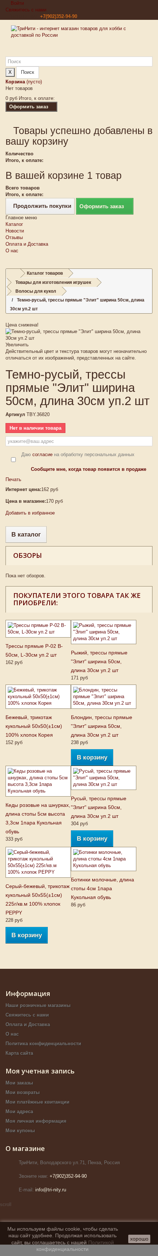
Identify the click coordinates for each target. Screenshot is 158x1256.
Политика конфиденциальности (43, 1043)
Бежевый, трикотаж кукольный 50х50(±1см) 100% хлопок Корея (34, 726)
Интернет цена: (23, 489)
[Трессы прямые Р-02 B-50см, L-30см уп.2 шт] (38, 629)
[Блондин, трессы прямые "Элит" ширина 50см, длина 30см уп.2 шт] (103, 697)
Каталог (14, 224)
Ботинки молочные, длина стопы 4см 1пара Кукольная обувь (102, 888)
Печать (13, 479)
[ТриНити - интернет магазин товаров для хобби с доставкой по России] (79, 41)
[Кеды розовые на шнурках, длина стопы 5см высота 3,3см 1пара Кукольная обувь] (38, 781)
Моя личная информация (36, 1121)
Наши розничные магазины (38, 1005)
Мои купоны (20, 1130)
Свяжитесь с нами (26, 9)
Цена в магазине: (26, 501)
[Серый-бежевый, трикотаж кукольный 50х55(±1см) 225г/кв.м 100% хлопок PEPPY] (38, 862)
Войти (16, 3)
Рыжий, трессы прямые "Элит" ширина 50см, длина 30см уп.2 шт (99, 661)
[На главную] (13, 273)
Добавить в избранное (30, 513)
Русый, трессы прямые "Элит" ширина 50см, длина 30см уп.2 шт (98, 807)
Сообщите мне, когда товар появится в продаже (88, 469)
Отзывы (14, 237)
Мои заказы (19, 1083)
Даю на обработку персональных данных (77, 454)
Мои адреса (19, 1111)
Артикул (15, 414)
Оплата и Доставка (27, 244)
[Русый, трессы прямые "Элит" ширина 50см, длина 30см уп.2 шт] (103, 778)
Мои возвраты (23, 1092)
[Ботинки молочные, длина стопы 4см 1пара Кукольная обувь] (103, 859)
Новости (15, 231)
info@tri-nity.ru (50, 1189)
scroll (5, 1204)
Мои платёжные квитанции (37, 1102)
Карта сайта (19, 1053)
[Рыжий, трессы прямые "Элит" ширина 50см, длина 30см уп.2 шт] (103, 632)
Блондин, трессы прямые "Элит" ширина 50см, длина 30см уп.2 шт (101, 726)
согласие (42, 454)
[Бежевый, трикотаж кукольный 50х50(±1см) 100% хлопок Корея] (38, 697)
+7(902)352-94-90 (58, 16)
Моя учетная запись (40, 1070)
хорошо (139, 1239)
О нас (12, 250)
